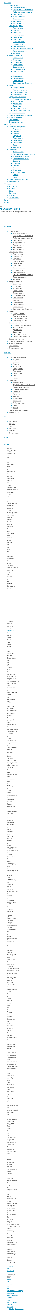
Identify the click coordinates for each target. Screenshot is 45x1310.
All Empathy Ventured (10, 208)
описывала (11, 630)
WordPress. (19, 1309)
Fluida (11, 1309)
